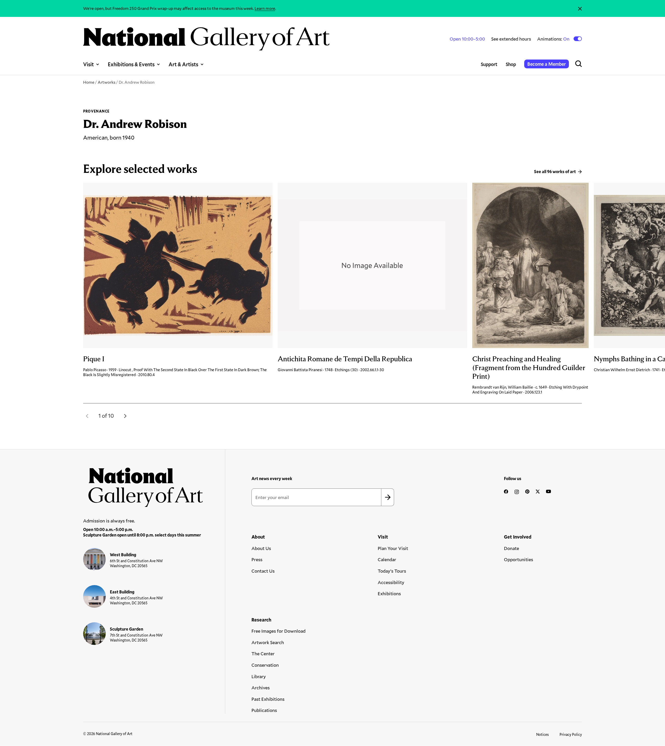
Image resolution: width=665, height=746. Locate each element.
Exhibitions (389, 593)
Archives (260, 687)
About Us (261, 548)
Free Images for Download (278, 631)
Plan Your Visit (393, 548)
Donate (511, 548)
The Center (263, 653)
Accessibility (391, 582)
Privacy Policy (571, 734)
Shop (511, 64)
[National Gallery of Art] (143, 484)
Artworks (106, 82)
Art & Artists (183, 64)
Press (256, 559)
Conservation (265, 665)
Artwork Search (267, 642)
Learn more (265, 8)
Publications (264, 710)
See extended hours (511, 39)
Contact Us (263, 571)
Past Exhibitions (267, 699)
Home (88, 82)
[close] (580, 8)
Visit (88, 64)
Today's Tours (392, 571)
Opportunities (518, 559)
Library (258, 676)
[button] (87, 416)
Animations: (553, 39)
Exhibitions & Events (131, 64)
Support (489, 64)
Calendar (387, 559)
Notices (542, 734)
